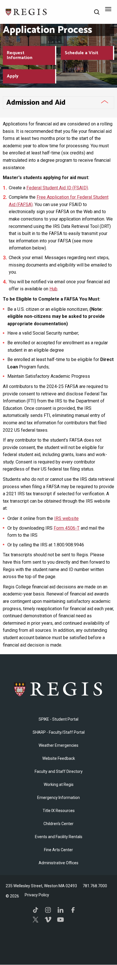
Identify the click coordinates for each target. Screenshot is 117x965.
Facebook (73, 910)
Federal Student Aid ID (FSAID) (57, 187)
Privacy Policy (37, 895)
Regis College (58, 689)
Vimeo (48, 919)
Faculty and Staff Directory (59, 771)
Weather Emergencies (58, 745)
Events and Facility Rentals (58, 836)
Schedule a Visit (81, 53)
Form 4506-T (67, 528)
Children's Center (58, 823)
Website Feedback (58, 758)
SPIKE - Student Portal (58, 719)
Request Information (19, 55)
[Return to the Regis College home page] (26, 11)
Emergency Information (58, 797)
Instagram (48, 910)
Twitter (35, 919)
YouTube (60, 919)
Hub (53, 288)
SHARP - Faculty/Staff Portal (59, 732)
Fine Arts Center (58, 849)
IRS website (66, 518)
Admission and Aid (36, 103)
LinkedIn (60, 910)
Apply (12, 76)
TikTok (35, 910)
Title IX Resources (59, 810)
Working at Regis (59, 784)
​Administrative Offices (58, 863)
